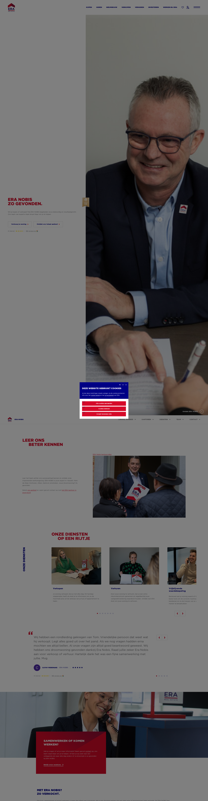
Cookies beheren (104, 408)
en (126, 384)
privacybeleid (109, 395)
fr (123, 384)
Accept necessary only (104, 414)
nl (120, 384)
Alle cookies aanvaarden (104, 403)
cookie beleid (95, 395)
